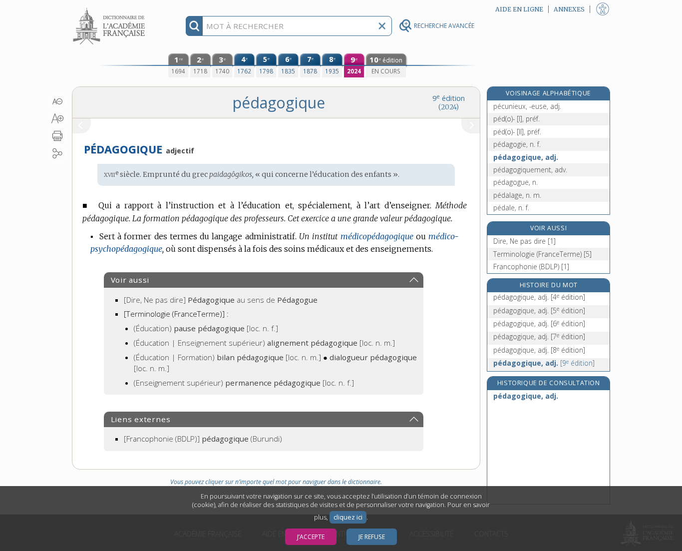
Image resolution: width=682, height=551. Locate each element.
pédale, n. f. (511, 207)
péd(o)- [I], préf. (516, 118)
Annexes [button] (569, 9)
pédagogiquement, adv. (530, 169)
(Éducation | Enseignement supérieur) (264, 343)
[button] (57, 101)
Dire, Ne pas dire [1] (524, 241)
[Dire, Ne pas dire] (221, 300)
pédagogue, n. (515, 182)
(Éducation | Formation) (227, 357)
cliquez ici (348, 517)
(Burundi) (203, 439)
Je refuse (371, 537)
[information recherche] (194, 26)
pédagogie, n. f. (517, 144)
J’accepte (311, 537)
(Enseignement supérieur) (244, 383)
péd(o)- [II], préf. (517, 131)
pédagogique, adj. (525, 157)
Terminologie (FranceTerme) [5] (542, 254)
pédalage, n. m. (517, 195)
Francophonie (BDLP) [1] (531, 266)
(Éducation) (206, 328)
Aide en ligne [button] (519, 9)
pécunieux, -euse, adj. (527, 106)
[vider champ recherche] (382, 26)
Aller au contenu (110, 8)
